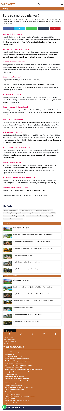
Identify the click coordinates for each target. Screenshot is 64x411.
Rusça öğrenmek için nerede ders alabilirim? (17, 372)
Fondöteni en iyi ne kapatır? (12, 394)
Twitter (19, 28)
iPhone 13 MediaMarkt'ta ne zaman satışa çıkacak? (19, 387)
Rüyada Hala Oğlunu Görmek (12, 403)
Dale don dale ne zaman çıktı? (13, 352)
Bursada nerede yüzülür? (48, 213)
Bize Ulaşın (7, 343)
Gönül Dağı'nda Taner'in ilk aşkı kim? (14, 376)
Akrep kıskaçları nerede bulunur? (14, 363)
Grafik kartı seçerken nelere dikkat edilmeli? (17, 400)
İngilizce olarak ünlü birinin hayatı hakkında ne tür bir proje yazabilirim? (24, 369)
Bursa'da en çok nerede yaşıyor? (12, 213)
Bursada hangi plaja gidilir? (11, 210)
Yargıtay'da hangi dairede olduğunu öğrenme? (17, 358)
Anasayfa (4, 9)
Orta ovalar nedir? (10, 398)
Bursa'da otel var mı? (32, 216)
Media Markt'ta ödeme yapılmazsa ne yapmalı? (17, 360)
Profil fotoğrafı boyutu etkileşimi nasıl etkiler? (17, 378)
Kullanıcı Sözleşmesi (9, 339)
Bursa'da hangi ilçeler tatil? (27, 210)
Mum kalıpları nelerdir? (11, 392)
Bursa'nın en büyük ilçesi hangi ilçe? (13, 218)
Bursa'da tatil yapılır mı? (46, 216)
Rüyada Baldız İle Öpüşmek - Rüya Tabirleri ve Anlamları (20, 396)
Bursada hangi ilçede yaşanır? (44, 210)
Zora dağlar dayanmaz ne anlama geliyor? (16, 380)
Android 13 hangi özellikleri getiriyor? (15, 389)
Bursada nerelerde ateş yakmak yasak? (14, 216)
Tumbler (43, 28)
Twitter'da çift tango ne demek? (13, 385)
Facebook (8, 28)
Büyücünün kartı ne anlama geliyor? (14, 367)
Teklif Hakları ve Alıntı (10, 341)
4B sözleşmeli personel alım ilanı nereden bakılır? (18, 365)
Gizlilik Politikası (8, 337)
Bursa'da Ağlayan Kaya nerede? (31, 213)
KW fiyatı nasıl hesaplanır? (12, 383)
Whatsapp (31, 28)
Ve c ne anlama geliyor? (11, 374)
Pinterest (55, 28)
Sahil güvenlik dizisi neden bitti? (13, 356)
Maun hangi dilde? (10, 354)
